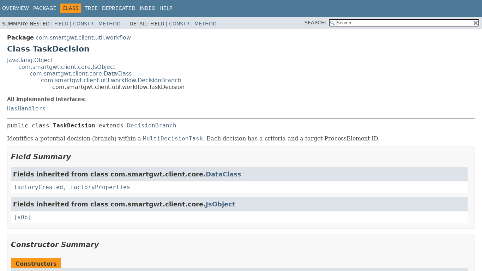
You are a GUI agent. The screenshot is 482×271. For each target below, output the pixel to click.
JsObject (220, 204)
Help (165, 8)
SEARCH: (316, 22)
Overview (15, 8)
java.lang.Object (30, 60)
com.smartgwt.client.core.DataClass (81, 73)
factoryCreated (38, 187)
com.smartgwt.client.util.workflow (83, 37)
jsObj (22, 217)
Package (44, 8)
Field (61, 23)
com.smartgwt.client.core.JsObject (66, 67)
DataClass (223, 174)
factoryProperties (100, 187)
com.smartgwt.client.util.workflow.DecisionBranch (111, 80)
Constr (83, 23)
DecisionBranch (151, 125)
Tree (91, 8)
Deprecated (118, 8)
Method (109, 23)
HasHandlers (26, 108)
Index (147, 8)
